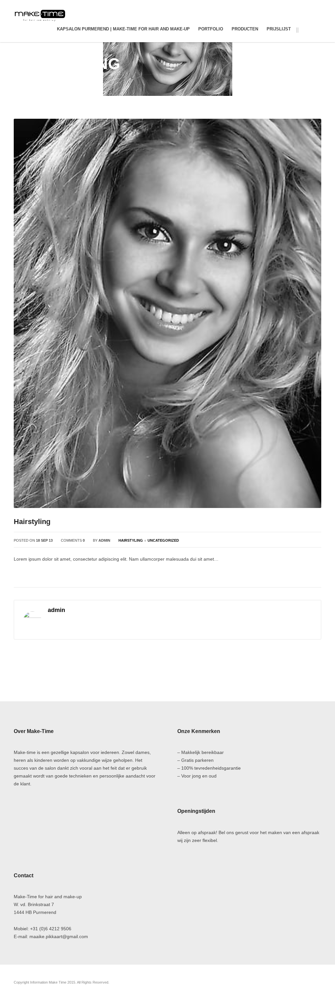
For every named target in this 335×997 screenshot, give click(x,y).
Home (257, 62)
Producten (245, 29)
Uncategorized (163, 540)
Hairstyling (281, 62)
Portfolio (210, 29)
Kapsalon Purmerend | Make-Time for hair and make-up (123, 29)
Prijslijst (279, 29)
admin (104, 540)
